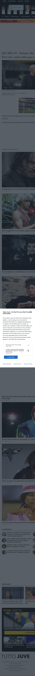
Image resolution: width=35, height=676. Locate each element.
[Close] (31, 312)
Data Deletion (7, 364)
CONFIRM (10, 357)
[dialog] (17, 338)
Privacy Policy (28, 364)
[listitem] (17, 345)
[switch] (27, 351)
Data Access (17, 364)
